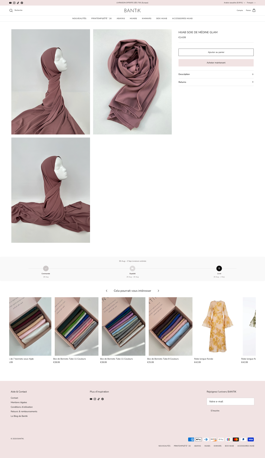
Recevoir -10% (161, 246)
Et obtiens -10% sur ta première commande (158, 228)
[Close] (185, 203)
